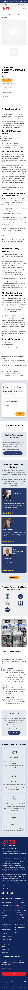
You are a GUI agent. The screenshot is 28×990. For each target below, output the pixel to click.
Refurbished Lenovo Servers (6, 921)
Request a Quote (7, 79)
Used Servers (10, 15)
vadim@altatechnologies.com (12, 348)
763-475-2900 (21, 902)
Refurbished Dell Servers (5, 916)
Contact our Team (12, 333)
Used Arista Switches (6, 936)
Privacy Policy (14, 987)
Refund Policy (22, 987)
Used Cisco (4, 908)
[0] (22, 8)
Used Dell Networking (6, 939)
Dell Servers (20, 15)
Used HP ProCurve (6, 942)
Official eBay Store (6, 902)
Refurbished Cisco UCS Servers (6, 925)
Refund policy (5, 952)
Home (3, 15)
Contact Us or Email (14, 732)
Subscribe (13, 974)
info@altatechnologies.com (21, 906)
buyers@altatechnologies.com (13, 453)
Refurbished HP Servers (5, 911)
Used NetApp (4, 933)
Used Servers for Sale (6, 905)
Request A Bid (14, 577)
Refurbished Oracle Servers (6, 930)
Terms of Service (5, 949)
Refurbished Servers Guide (6, 945)
